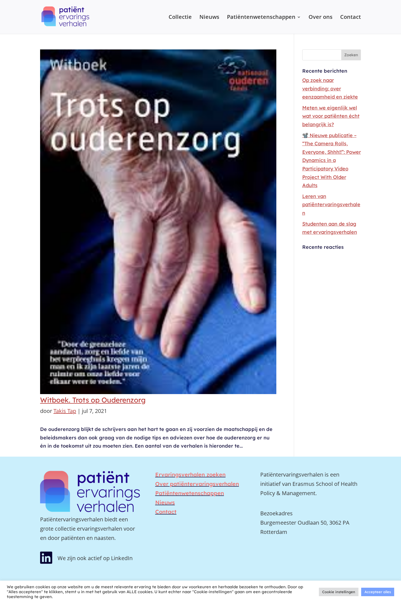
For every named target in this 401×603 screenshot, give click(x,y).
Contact (350, 17)
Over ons (321, 17)
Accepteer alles (377, 592)
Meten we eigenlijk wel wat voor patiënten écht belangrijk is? (331, 116)
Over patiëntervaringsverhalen (197, 483)
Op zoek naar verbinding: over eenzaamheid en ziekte (330, 88)
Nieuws (209, 17)
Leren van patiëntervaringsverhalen (331, 204)
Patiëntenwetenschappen (261, 17)
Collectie (180, 17)
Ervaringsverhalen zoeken (190, 474)
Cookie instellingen (338, 592)
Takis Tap (64, 411)
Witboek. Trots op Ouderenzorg (93, 399)
